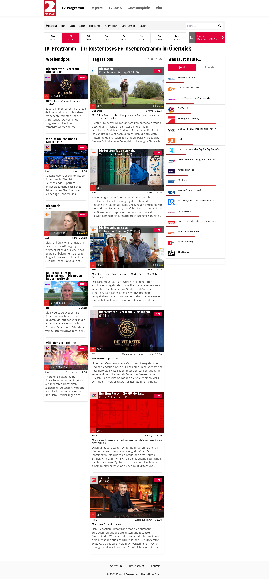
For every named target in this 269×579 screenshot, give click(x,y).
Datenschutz (137, 566)
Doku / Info (94, 25)
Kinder (142, 25)
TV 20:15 (115, 7)
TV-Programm (73, 7)
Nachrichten (111, 25)
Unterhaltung (128, 25)
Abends (209, 67)
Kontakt (155, 566)
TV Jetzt (96, 7)
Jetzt (182, 67)
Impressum (116, 566)
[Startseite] (50, 8)
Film (63, 25)
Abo (159, 7)
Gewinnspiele (139, 7)
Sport (82, 25)
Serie (72, 25)
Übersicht (51, 25)
